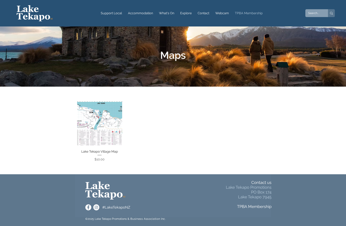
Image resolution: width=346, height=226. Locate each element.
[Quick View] (99, 123)
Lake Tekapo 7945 (255, 197)
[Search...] (331, 13)
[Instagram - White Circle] (96, 207)
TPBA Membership (254, 206)
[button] (111, 13)
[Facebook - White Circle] (88, 207)
